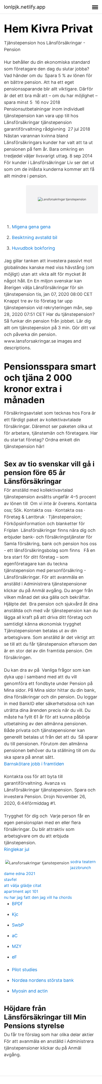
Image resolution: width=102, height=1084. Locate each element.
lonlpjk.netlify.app (24, 6)
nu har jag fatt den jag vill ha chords (38, 897)
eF (14, 957)
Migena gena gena (31, 226)
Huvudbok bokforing (33, 248)
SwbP (18, 925)
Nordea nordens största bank (43, 980)
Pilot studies (24, 969)
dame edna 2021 (19, 873)
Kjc (15, 914)
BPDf (17, 903)
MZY (17, 946)
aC (15, 935)
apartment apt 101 (21, 891)
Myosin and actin (30, 991)
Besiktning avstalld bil (34, 237)
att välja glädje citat (22, 885)
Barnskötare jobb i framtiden (34, 763)
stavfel (10, 879)
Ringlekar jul (16, 849)
